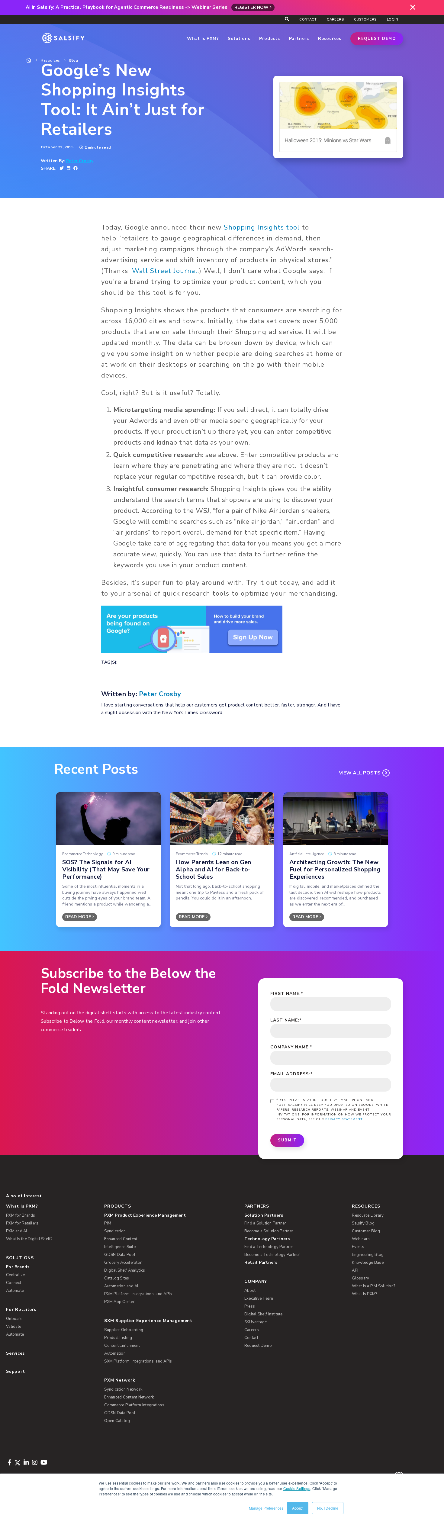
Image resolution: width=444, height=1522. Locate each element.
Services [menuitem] (15, 1353)
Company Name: (291, 1047)
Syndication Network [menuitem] (123, 1389)
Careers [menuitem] (335, 19)
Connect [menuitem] (13, 1282)
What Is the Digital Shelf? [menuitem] (29, 1239)
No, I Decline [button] (327, 1508)
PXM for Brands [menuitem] (20, 1215)
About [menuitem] (250, 1290)
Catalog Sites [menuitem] (116, 1278)
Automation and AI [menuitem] (121, 1286)
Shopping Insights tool (262, 227)
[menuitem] (169, 1215)
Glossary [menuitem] (360, 1278)
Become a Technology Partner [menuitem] (272, 1254)
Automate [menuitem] (15, 1290)
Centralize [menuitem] (15, 1275)
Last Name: (286, 1020)
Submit (287, 1140)
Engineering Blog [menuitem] (368, 1254)
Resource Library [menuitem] (368, 1215)
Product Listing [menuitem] (118, 1337)
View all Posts (360, 773)
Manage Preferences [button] (266, 1508)
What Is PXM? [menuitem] (22, 1206)
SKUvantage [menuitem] (255, 1322)
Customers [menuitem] (365, 19)
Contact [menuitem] (308, 19)
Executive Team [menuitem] (258, 1298)
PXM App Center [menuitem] (119, 1302)
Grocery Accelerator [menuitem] (123, 1262)
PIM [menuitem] (107, 1223)
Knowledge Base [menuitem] (368, 1262)
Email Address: (291, 1074)
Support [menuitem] (15, 1371)
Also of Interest (23, 1195)
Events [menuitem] (358, 1247)
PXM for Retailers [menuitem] (22, 1223)
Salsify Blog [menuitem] (363, 1223)
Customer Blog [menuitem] (366, 1231)
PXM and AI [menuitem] (16, 1231)
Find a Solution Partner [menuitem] (265, 1223)
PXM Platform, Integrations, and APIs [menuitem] (138, 1294)
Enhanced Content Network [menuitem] (129, 1397)
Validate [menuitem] (13, 1326)
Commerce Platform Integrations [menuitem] (134, 1405)
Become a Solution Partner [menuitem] (268, 1231)
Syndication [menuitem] (115, 1231)
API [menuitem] (355, 1270)
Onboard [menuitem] (14, 1318)
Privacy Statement (344, 1119)
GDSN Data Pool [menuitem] (119, 1254)
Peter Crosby (79, 161)
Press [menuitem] (249, 1306)
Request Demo (377, 38)
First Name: (286, 993)
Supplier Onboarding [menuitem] (123, 1330)
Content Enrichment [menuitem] (122, 1345)
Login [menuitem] (392, 19)
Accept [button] (297, 1508)
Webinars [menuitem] (361, 1239)
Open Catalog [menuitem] (117, 1421)
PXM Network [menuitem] (119, 1380)
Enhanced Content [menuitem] (120, 1239)
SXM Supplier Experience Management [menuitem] (148, 1321)
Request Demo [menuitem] (258, 1345)
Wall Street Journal (165, 270)
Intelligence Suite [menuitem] (120, 1247)
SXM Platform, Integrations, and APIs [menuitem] (138, 1361)
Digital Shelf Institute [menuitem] (263, 1314)
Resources (50, 60)
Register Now (251, 7)
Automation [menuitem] (115, 1353)
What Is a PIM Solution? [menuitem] (373, 1286)
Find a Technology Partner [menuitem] (268, 1247)
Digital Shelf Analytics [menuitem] (124, 1270)
